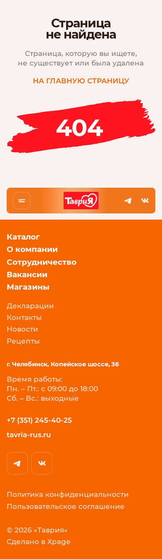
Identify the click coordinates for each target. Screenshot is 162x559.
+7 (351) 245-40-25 (39, 420)
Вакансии (27, 274)
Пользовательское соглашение (66, 506)
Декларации (30, 306)
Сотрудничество (41, 262)
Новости (22, 329)
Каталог (23, 237)
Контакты (24, 318)
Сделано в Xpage (38, 542)
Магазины (28, 287)
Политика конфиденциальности (68, 494)
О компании (32, 249)
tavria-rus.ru (29, 435)
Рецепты (23, 341)
